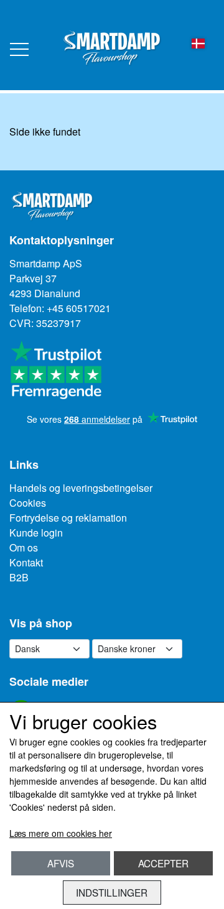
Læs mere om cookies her (60, 833)
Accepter (163, 863)
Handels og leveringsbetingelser (80, 488)
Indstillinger (111, 892)
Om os (23, 547)
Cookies (27, 503)
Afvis (60, 863)
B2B (19, 577)
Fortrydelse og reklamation (68, 517)
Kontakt (26, 562)
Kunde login (36, 532)
